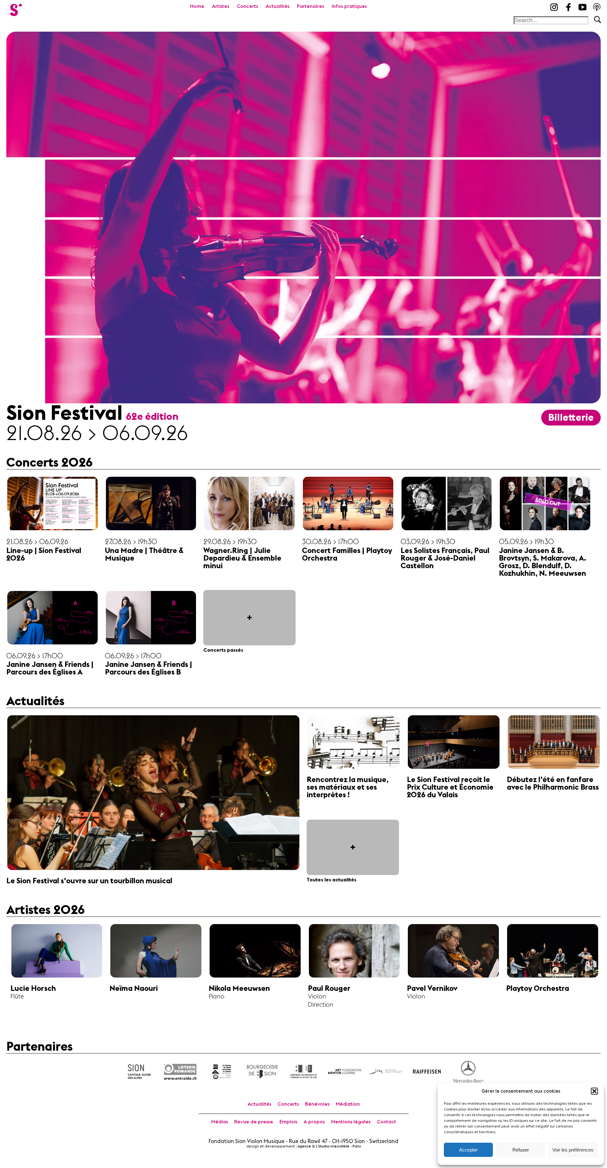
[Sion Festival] (14, 8)
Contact (386, 1121)
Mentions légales (351, 1121)
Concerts (247, 6)
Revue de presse (253, 1121)
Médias (219, 1121)
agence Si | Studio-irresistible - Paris (329, 1146)
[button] (594, 1091)
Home (197, 6)
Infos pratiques (349, 6)
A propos (314, 1121)
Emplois (288, 1121)
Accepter (468, 1149)
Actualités (277, 6)
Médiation (348, 1104)
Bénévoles (317, 1104)
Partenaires (310, 6)
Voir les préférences (572, 1149)
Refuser (520, 1149)
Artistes (220, 6)
